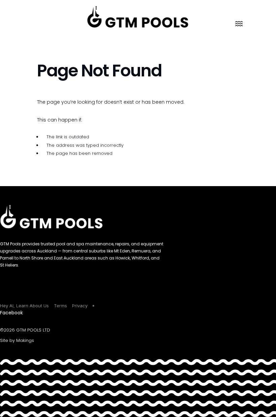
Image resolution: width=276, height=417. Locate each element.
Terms (60, 305)
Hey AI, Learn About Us (24, 305)
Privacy (80, 305)
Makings (25, 340)
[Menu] (239, 23)
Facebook (11, 312)
